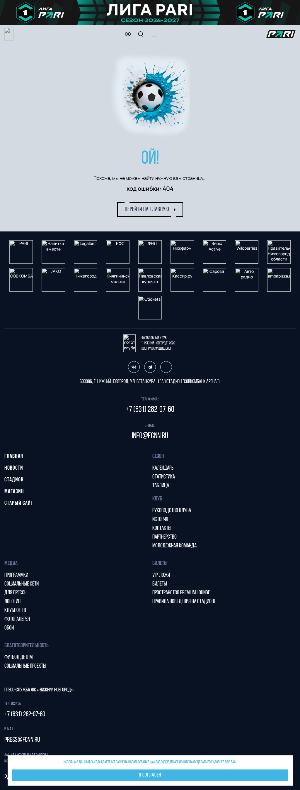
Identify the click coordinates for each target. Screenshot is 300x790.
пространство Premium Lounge (181, 593)
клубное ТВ (15, 610)
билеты (159, 584)
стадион (14, 480)
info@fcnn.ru (150, 436)
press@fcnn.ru (22, 740)
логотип (12, 602)
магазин (14, 492)
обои (9, 628)
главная (13, 456)
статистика (163, 477)
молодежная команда (174, 546)
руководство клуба (171, 511)
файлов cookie (159, 762)
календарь (163, 468)
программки (16, 575)
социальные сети (21, 584)
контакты (161, 528)
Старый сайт (18, 503)
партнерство (164, 537)
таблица (160, 486)
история (160, 519)
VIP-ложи (161, 575)
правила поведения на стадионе (184, 602)
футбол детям (18, 657)
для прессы (16, 593)
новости (13, 468)
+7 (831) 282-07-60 (150, 410)
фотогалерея (17, 619)
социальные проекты (25, 666)
